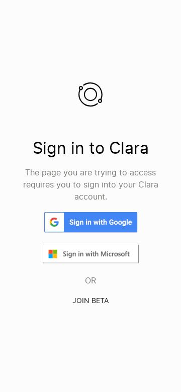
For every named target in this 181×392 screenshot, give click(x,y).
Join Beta (90, 300)
